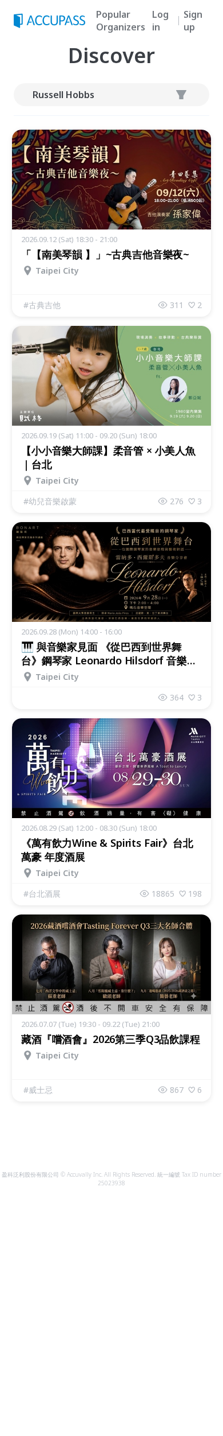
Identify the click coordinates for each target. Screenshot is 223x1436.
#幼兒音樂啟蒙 (50, 501)
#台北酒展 (42, 893)
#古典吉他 (42, 304)
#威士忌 (38, 1089)
